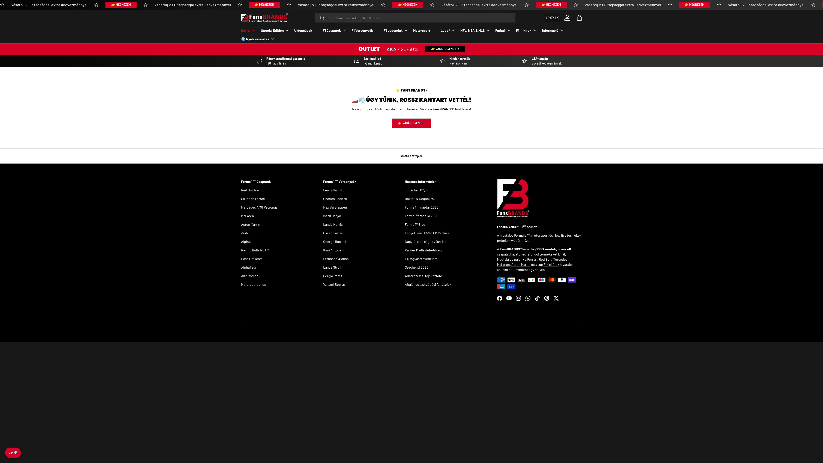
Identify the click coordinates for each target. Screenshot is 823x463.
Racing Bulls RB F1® (255, 250)
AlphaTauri (249, 267)
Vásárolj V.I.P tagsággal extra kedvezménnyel (49, 4)
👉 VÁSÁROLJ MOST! (445, 49)
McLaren (247, 216)
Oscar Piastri (332, 233)
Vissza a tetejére (411, 156)
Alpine (246, 241)
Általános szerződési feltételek (428, 284)
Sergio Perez (332, 276)
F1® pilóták (551, 264)
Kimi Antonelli (333, 250)
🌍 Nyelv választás (255, 39)
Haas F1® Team (252, 259)
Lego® (445, 30)
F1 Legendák (393, 30)
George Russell (334, 241)
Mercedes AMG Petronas (259, 207)
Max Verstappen (335, 207)
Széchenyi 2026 (416, 267)
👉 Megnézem (121, 4)
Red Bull (545, 259)
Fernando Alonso (336, 259)
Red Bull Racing (252, 190)
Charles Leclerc (335, 199)
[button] (579, 18)
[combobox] (415, 18)
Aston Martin (250, 224)
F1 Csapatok (332, 30)
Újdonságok (303, 30)
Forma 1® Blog (415, 224)
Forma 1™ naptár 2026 (421, 207)
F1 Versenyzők (362, 30)
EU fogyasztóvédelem (421, 259)
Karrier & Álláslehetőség (423, 250)
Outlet (246, 30)
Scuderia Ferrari (253, 199)
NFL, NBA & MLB (472, 30)
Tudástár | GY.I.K (417, 190)
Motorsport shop (253, 284)
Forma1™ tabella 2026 (421, 216)
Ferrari (532, 259)
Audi (244, 233)
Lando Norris (333, 224)
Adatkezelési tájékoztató (423, 276)
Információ (550, 30)
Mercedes (560, 259)
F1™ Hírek (524, 30)
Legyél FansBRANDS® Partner (427, 233)
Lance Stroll (332, 267)
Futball (500, 30)
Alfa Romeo (249, 276)
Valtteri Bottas (334, 284)
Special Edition (272, 30)
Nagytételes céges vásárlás (425, 241)
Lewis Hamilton (334, 190)
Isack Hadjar (332, 216)
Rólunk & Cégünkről (420, 199)
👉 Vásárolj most (411, 123)
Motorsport (421, 30)
